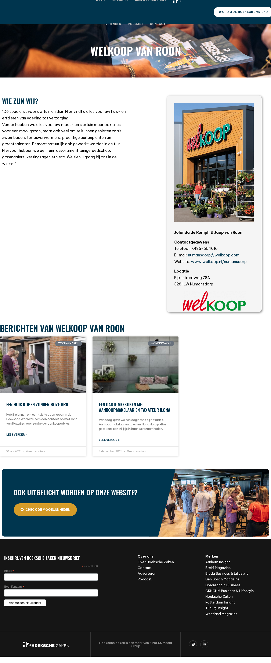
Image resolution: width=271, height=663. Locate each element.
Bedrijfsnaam (14, 587)
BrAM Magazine (218, 568)
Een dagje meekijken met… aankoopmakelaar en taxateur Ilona (134, 407)
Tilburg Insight (216, 608)
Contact (158, 24)
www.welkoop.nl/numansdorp (219, 261)
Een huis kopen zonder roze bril (37, 404)
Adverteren (147, 573)
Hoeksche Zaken (219, 596)
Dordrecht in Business (222, 585)
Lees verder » (16, 434)
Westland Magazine (221, 614)
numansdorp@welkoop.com (213, 255)
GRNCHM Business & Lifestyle (229, 591)
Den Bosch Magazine (222, 579)
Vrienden (113, 24)
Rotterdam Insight (220, 602)
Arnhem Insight (217, 562)
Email (9, 571)
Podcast (136, 24)
